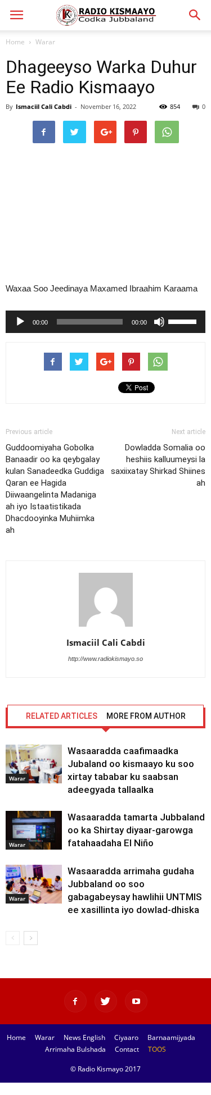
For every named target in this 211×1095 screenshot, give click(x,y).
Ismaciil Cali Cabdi (43, 106)
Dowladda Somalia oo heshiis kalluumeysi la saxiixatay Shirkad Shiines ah (158, 465)
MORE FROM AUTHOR (146, 716)
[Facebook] (75, 1001)
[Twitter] (106, 1001)
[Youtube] (136, 1001)
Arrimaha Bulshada (75, 1049)
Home (15, 42)
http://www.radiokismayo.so (105, 658)
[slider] (184, 321)
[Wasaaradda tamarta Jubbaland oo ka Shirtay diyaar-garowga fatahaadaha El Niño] (34, 830)
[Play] (20, 321)
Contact (127, 1049)
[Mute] (159, 321)
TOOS (157, 1049)
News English (84, 1037)
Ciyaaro (126, 1037)
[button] (195, 15)
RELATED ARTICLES (61, 716)
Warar (45, 42)
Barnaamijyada (171, 1037)
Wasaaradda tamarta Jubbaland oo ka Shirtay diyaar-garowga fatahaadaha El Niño (136, 829)
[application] (105, 322)
